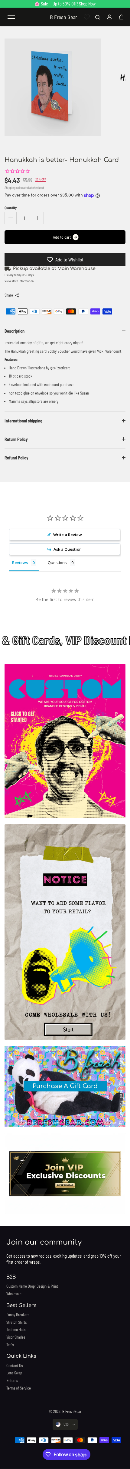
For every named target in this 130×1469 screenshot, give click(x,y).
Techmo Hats (15, 1329)
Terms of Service (18, 1388)
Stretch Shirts (16, 1322)
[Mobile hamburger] (11, 17)
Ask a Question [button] (68, 549)
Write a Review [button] (67, 534)
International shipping (23, 420)
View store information (19, 281)
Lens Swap (14, 1372)
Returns (12, 1380)
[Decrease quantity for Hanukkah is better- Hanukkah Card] (11, 218)
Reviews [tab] (20, 562)
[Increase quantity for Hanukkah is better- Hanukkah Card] (38, 218)
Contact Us (14, 1365)
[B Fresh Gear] (65, 741)
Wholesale (13, 1293)
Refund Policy (16, 457)
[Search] (97, 17)
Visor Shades (15, 1337)
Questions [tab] (57, 562)
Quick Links (21, 1356)
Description (14, 331)
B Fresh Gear (71, 1411)
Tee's (10, 1344)
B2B (11, 1277)
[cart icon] (121, 17)
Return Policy (16, 439)
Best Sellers (21, 1305)
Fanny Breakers (17, 1314)
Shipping (10, 188)
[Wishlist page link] (87, 17)
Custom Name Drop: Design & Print (32, 1286)
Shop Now (87, 3)
